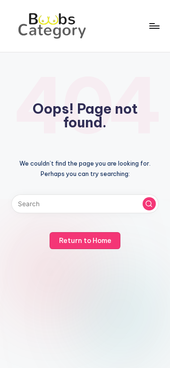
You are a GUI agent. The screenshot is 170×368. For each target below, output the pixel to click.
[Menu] (154, 25)
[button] (149, 203)
